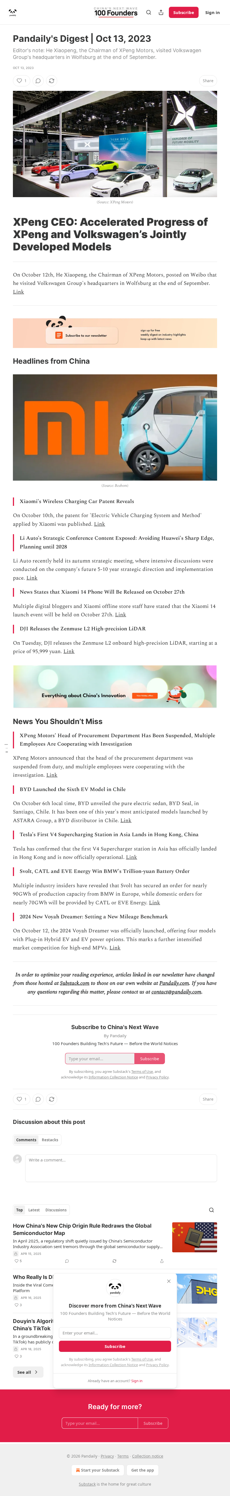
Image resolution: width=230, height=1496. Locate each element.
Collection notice (147, 1456)
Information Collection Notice (113, 1364)
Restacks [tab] (50, 1139)
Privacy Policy (157, 1364)
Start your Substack (100, 1470)
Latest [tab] (34, 1210)
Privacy (107, 1456)
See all (24, 1372)
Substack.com (74, 983)
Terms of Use (142, 1359)
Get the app (142, 1470)
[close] (168, 1281)
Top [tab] (19, 1210)
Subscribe (183, 12)
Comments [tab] (26, 1139)
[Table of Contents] (6, 748)
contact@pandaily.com (176, 992)
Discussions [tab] (55, 1210)
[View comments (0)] (38, 80)
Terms (123, 1456)
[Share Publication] (161, 12)
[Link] (5, 234)
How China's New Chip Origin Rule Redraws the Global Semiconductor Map (82, 1229)
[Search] (148, 12)
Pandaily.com (174, 983)
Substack (87, 1484)
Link (18, 292)
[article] (115, 1243)
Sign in (212, 12)
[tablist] (37, 1139)
